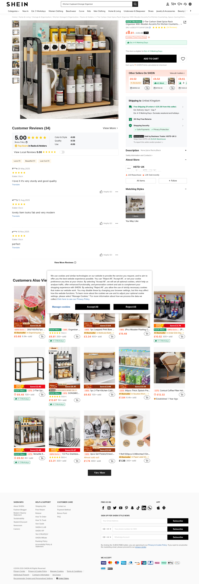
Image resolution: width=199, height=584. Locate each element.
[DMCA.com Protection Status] (110, 569)
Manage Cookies (57, 571)
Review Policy (20, 142)
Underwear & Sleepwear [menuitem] (134, 11)
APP (158, 502)
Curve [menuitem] (81, 11)
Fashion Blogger (20, 510)
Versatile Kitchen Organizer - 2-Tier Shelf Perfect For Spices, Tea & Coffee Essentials (29, 454)
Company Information (40, 575)
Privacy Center (19, 571)
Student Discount (20, 522)
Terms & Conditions (74, 571)
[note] (29, 325)
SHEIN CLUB (40, 527)
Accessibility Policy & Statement (43, 545)
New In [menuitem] (25, 11)
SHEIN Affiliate (41, 538)
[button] (185, 4)
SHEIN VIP (39, 531)
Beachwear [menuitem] (71, 11)
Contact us (61, 506)
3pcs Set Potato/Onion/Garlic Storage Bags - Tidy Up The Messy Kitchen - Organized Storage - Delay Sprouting (99, 454)
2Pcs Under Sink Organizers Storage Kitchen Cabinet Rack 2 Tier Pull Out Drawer (169, 329)
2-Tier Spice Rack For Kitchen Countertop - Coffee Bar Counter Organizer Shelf (29, 390)
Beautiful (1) (30, 161)
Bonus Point (62, 513)
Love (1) (17, 161)
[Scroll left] (187, 11)
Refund (38, 513)
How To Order (40, 517)
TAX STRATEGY (41, 534)
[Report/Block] (116, 192)
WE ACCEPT (106, 558)
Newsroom (18, 526)
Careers (17, 529)
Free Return (40, 510)
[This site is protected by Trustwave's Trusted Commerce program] (103, 569)
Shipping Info (40, 506)
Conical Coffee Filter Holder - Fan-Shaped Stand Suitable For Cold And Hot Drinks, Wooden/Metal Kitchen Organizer (169, 390)
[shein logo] (17, 4)
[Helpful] (101, 192)
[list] (127, 508)
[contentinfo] (144, 563)
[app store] (158, 509)
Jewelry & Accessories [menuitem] (165, 11)
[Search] (135, 4)
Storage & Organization (41, 17)
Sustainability (19, 519)
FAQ (59, 517)
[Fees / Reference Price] (135, 33)
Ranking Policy (41, 541)
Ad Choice (56, 575)
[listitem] (140, 83)
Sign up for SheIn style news (115, 516)
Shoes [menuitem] (150, 11)
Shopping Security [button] (141, 126)
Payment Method (64, 510)
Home (14, 17)
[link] (173, 4)
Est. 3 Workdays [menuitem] (38, 11)
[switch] (62, 152)
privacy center (140, 547)
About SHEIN (19, 506)
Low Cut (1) (44, 161)
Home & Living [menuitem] (114, 11)
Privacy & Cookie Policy (157, 545)
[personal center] (167, 4)
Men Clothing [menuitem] (99, 11)
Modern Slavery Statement (20, 514)
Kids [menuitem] (89, 11)
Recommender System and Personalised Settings (33, 578)
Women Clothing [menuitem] (56, 11)
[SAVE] (183, 59)
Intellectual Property (21, 575)
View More (99, 472)
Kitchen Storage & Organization (66, 17)
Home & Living (24, 17)
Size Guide (39, 524)
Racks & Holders (87, 17)
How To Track (40, 520)
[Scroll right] (191, 11)
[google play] (164, 509)
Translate (16, 185)
